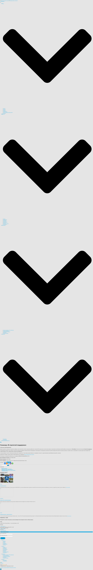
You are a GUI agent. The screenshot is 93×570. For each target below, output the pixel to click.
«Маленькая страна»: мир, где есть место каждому (8, 470)
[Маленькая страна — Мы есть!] (9, 0)
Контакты (4, 113)
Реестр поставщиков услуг (5, 440)
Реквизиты (4, 543)
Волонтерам (5, 560)
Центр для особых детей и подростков (8, 330)
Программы (4, 220)
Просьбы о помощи (5, 223)
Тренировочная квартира (6, 331)
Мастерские (4, 332)
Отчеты (4, 110)
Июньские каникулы (4, 468)
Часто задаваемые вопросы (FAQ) (8, 112)
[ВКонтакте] (5, 463)
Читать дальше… (68, 487)
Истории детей (5, 111)
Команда (4, 109)
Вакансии (3, 559)
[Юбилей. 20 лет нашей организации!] (6, 496)
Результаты (4, 221)
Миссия (4, 108)
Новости (10, 462)
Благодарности (5, 222)
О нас (2, 540)
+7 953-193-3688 (2, 528)
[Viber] (10, 463)
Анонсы (8, 462)
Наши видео (5, 224)
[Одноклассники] (7, 463)
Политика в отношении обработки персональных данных (8, 567)
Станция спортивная (6, 555)
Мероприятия (5, 219)
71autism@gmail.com (3, 530)
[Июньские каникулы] (6, 482)
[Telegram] (9, 463)
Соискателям (5, 439)
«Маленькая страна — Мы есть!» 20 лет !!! (7, 469)
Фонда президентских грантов (29, 454)
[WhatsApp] (12, 463)
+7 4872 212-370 (2, 526)
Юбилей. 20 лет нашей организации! (5, 500)
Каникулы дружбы (5, 333)
